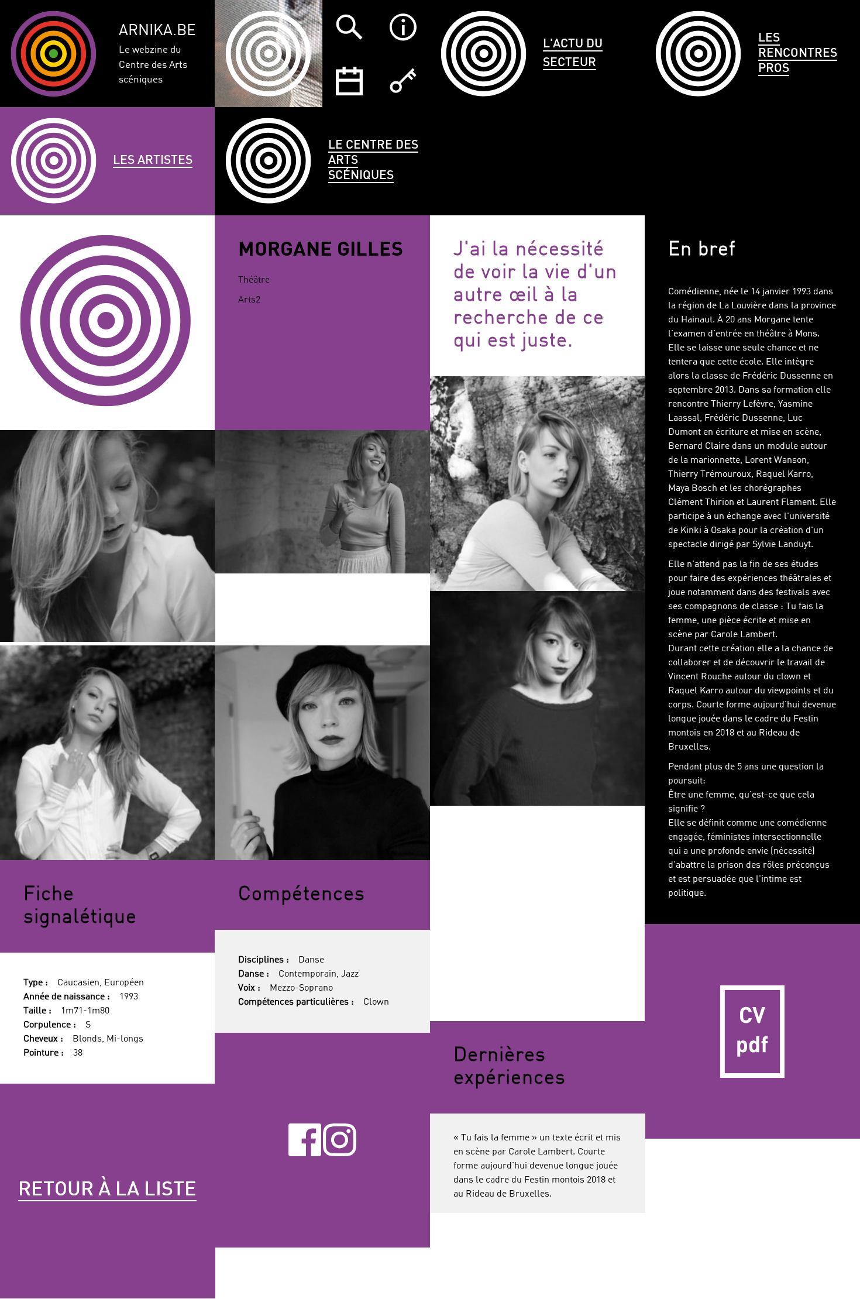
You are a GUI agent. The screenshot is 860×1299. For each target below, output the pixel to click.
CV (752, 1031)
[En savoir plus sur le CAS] (403, 27)
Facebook (304, 1140)
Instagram (339, 1140)
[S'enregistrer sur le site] (403, 81)
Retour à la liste (107, 1190)
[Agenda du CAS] (349, 81)
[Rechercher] (349, 27)
